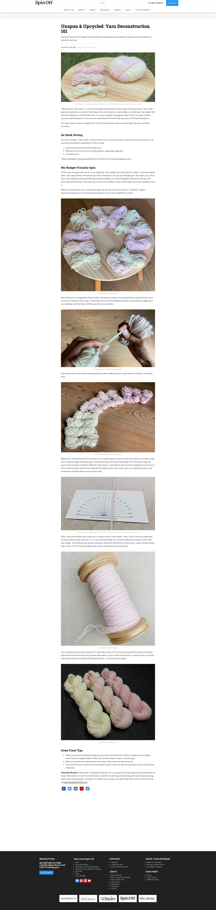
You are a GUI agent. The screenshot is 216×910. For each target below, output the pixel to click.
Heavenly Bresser (68, 47)
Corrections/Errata (82, 864)
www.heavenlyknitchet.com (75, 782)
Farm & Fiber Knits (117, 879)
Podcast (114, 888)
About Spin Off (116, 875)
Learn (92, 10)
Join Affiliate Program (154, 867)
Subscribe (172, 3)
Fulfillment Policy (153, 879)
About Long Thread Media (120, 877)
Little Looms (115, 882)
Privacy (149, 875)
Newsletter (69, 10)
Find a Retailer (80, 876)
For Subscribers (142, 10)
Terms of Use (152, 877)
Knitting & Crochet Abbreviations (87, 867)
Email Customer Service (119, 867)
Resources (104, 10)
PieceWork (115, 886)
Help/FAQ (114, 862)
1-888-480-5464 (116, 864)
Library (81, 10)
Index (77, 862)
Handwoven (115, 884)
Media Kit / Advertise (154, 862)
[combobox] (122, 3)
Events (117, 10)
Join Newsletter (46, 873)
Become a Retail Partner (155, 864)
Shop (128, 10)
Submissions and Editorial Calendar (88, 869)
